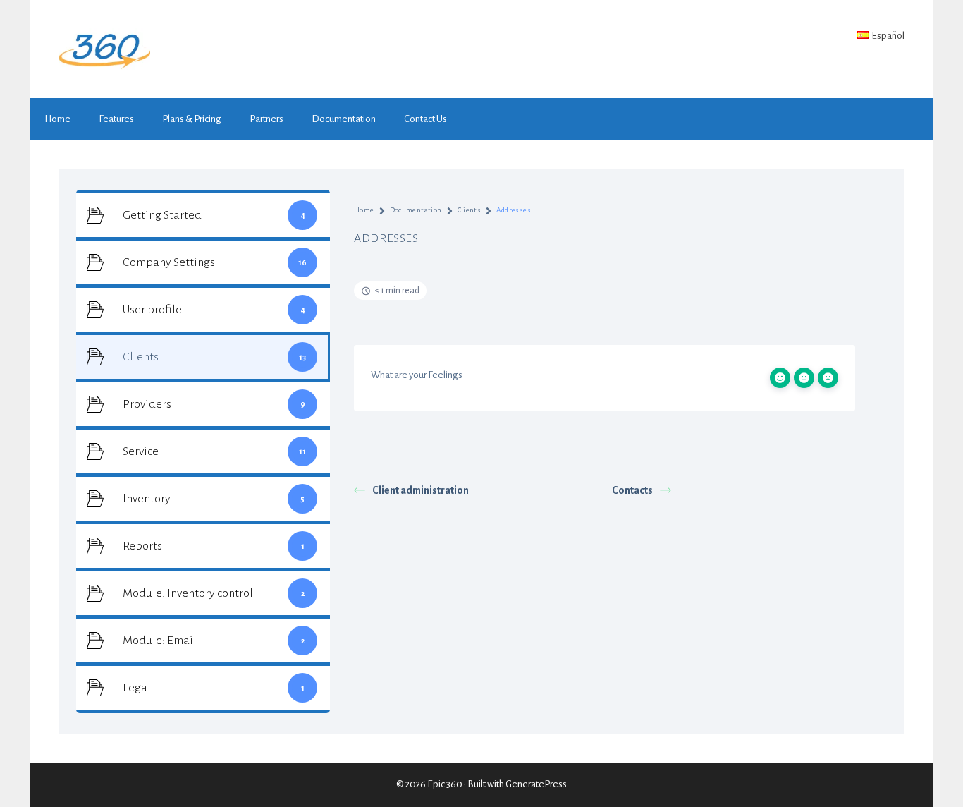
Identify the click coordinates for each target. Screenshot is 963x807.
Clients (470, 210)
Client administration (420, 490)
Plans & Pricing (191, 119)
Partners (266, 119)
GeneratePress (536, 784)
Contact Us (425, 119)
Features (116, 119)
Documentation (344, 119)
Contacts (632, 490)
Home (57, 119)
